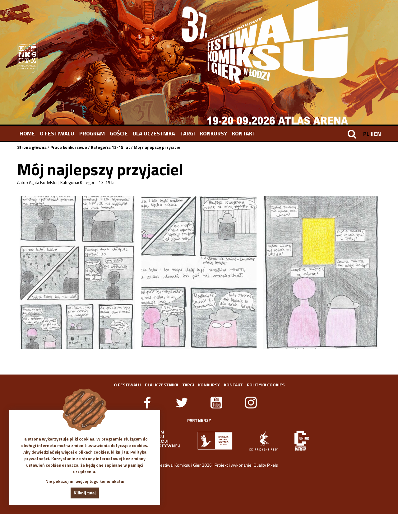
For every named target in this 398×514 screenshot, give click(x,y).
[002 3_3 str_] (321, 272)
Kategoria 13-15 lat (110, 147)
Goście (119, 133)
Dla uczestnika (154, 133)
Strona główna (32, 147)
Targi (187, 133)
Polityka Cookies (266, 384)
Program (92, 133)
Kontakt (244, 133)
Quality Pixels (265, 465)
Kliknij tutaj (85, 493)
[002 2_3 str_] (199, 272)
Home (27, 133)
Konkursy (213, 133)
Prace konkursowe (68, 147)
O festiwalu (57, 133)
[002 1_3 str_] (77, 272)
